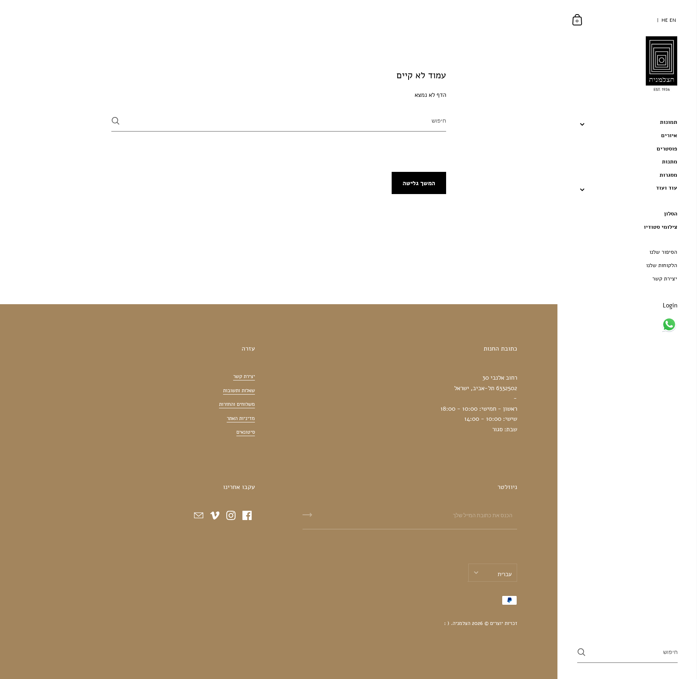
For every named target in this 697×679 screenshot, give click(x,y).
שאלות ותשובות (239, 390)
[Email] (198, 515)
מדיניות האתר (241, 418)
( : (446, 623)
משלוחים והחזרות (237, 404)
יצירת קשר (244, 376)
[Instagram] (231, 515)
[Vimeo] (215, 515)
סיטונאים (245, 432)
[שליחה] (115, 121)
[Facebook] (247, 515)
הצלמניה (461, 623)
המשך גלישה (419, 183)
